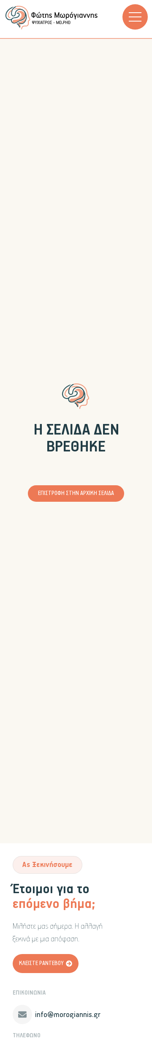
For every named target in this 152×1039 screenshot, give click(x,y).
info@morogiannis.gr (67, 1015)
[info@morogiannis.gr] (22, 1014)
